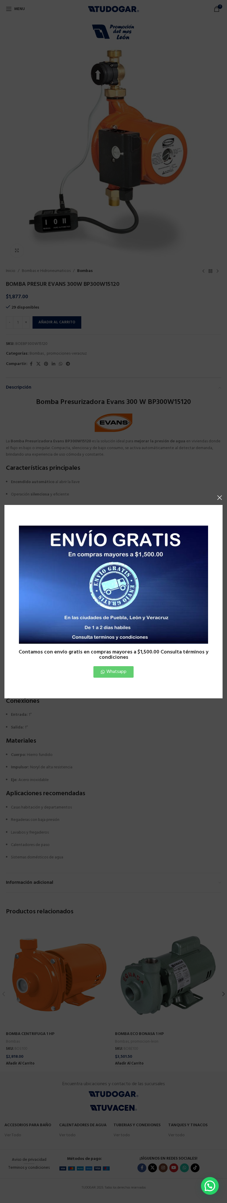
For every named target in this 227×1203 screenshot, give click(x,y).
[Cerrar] (219, 497)
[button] (210, 1186)
